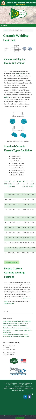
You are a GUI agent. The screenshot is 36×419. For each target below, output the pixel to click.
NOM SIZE (5, 183)
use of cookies (32, 415)
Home (5, 30)
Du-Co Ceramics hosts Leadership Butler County (16, 328)
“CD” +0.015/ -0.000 (31, 184)
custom (6, 97)
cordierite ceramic (19, 73)
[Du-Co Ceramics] (18, 13)
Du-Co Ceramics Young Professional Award (14, 325)
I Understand (20, 417)
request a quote (9, 303)
